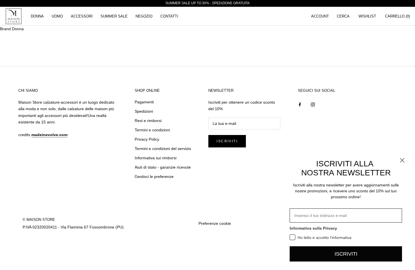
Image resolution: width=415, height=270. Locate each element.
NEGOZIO (144, 16)
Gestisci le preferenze (154, 176)
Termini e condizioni (152, 130)
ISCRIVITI (346, 254)
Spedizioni (144, 111)
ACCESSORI (82, 16)
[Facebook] (300, 104)
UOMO (57, 16)
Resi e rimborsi (148, 120)
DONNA (37, 16)
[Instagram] (313, 104)
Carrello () (397, 16)
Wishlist (367, 16)
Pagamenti (144, 102)
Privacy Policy (147, 139)
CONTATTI (169, 16)
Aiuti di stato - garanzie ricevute (163, 167)
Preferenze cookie (214, 223)
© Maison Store (39, 219)
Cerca (343, 16)
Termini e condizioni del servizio (163, 148)
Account (320, 16)
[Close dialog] (402, 160)
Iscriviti (227, 141)
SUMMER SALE (114, 16)
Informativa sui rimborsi (155, 158)
